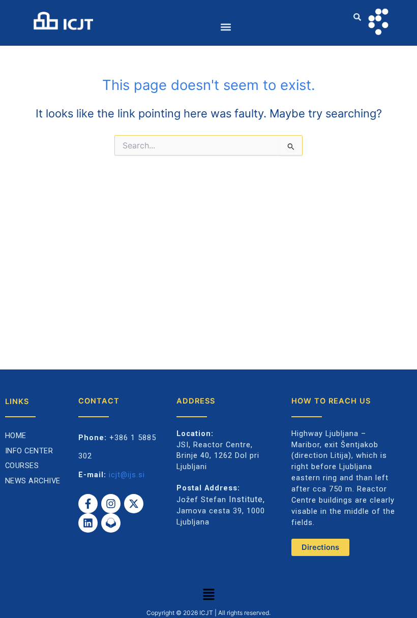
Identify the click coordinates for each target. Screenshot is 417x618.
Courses (22, 465)
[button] (226, 26)
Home (15, 435)
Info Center (29, 450)
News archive (33, 480)
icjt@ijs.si (127, 474)
